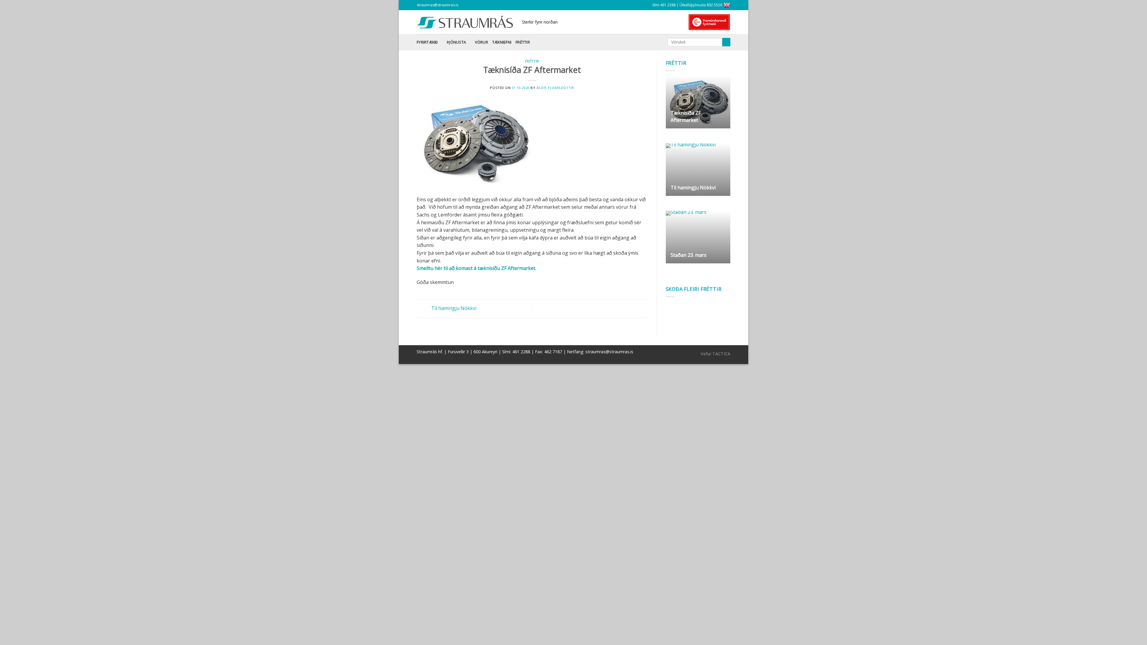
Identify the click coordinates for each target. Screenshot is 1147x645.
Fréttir (523, 42)
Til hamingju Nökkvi (453, 308)
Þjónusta (456, 42)
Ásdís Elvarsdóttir (555, 87)
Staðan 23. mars (688, 255)
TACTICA (721, 354)
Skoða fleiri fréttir (694, 289)
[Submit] (726, 42)
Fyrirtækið (427, 42)
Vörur (481, 42)
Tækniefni (501, 42)
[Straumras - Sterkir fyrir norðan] (465, 22)
